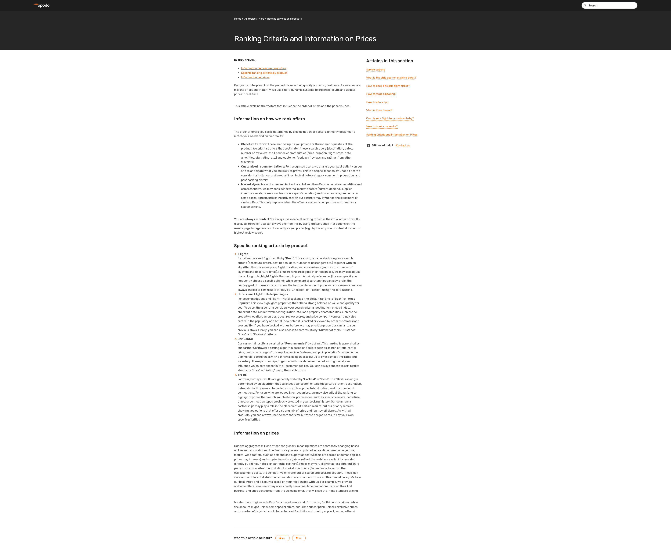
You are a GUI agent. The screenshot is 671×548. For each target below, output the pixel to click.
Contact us (403, 145)
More (261, 18)
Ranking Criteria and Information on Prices (391, 134)
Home (237, 18)
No (300, 538)
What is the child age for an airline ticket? (391, 77)
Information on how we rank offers (263, 68)
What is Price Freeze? (379, 110)
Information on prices (255, 77)
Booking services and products (284, 18)
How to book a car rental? (382, 126)
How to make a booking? (381, 93)
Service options (375, 69)
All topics (250, 18)
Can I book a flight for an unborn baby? (390, 118)
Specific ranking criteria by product (264, 72)
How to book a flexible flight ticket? (388, 85)
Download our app (377, 102)
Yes (283, 538)
